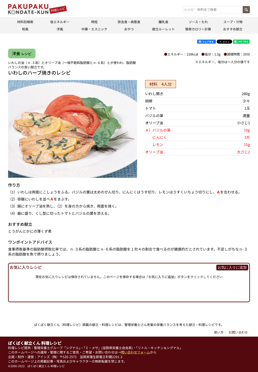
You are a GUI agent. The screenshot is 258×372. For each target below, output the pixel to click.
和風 (25, 29)
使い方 (219, 332)
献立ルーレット (163, 29)
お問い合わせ (238, 332)
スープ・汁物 (232, 21)
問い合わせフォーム (135, 352)
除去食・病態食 (129, 21)
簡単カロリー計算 (198, 29)
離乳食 (164, 21)
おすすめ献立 (232, 29)
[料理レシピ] (28, 13)
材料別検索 (25, 21)
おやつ (129, 29)
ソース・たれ (198, 21)
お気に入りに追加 (232, 267)
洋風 (60, 29)
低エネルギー (60, 21)
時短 (94, 21)
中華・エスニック (94, 29)
